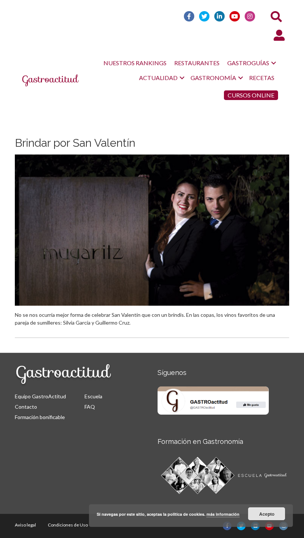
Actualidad (158, 77)
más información (222, 514)
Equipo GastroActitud (40, 396)
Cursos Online (251, 95)
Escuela (93, 396)
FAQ (90, 407)
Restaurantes (196, 62)
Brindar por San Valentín (75, 142)
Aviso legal (25, 525)
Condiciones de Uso (68, 525)
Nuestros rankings (134, 62)
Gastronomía (213, 77)
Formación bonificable (40, 417)
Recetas (261, 77)
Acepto (266, 514)
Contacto (26, 407)
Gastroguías (248, 62)
